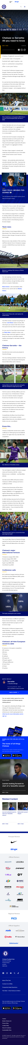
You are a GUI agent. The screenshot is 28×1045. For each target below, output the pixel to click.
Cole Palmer (10, 322)
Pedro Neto (7, 332)
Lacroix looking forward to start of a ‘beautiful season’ (9, 813)
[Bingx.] (16, 2)
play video (4, 173)
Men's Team (5, 45)
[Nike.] (11, 2)
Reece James (5, 286)
